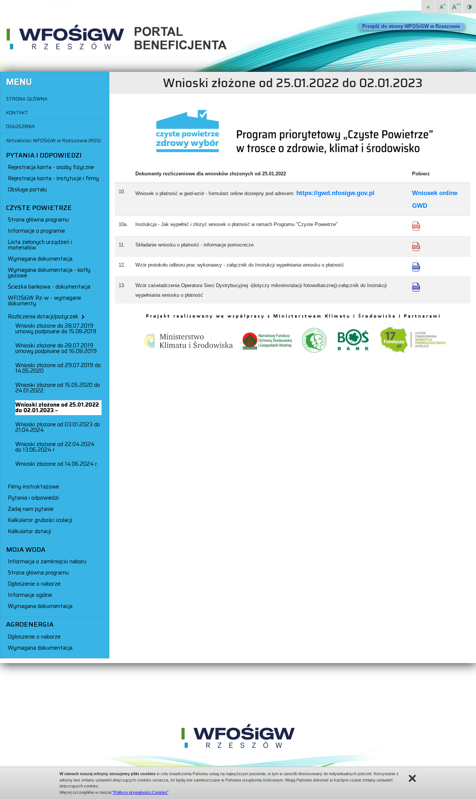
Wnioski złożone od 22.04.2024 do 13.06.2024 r (54, 447)
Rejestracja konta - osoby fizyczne (51, 167)
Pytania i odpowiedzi (33, 497)
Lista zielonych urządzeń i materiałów (40, 245)
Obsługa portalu (27, 189)
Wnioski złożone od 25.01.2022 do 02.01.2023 (57, 407)
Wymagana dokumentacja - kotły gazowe (49, 272)
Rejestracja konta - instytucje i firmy (53, 178)
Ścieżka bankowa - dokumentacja (49, 286)
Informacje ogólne (30, 595)
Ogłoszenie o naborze (34, 583)
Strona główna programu (38, 219)
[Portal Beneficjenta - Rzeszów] (121, 38)
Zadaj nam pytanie (31, 508)
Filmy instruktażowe (33, 486)
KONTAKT (17, 113)
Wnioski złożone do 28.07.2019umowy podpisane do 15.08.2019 (55, 328)
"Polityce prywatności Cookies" (140, 792)
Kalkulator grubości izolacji (40, 520)
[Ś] (441, 6)
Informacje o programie (36, 230)
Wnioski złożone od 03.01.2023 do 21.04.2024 (57, 427)
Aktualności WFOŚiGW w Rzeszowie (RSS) (53, 140)
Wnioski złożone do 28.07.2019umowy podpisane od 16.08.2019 (56, 348)
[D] (455, 6)
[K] (469, 6)
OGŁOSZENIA (20, 126)
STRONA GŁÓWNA (27, 99)
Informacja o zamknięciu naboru (47, 561)
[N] (428, 6)
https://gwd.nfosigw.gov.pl (335, 193)
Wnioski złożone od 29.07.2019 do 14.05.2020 (58, 368)
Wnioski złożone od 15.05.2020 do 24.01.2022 (57, 388)
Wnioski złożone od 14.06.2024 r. (56, 463)
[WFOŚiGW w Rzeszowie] (238, 737)
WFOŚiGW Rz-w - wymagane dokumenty (44, 300)
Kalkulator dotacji (29, 531)
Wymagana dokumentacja (40, 258)
